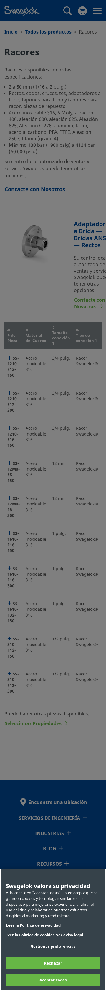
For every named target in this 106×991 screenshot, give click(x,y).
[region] (53, 930)
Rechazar (53, 963)
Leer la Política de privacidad (33, 925)
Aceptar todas (53, 980)
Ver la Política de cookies (30, 935)
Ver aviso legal (69, 935)
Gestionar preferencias (53, 946)
